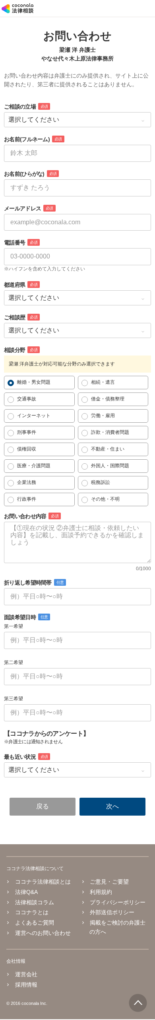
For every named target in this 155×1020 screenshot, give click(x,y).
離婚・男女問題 (33, 382)
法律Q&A (26, 892)
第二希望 (13, 662)
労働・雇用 (103, 415)
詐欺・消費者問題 (110, 432)
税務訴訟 (100, 482)
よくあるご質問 (34, 922)
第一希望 (13, 626)
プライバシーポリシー (117, 902)
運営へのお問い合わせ (43, 933)
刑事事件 (26, 432)
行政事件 (26, 499)
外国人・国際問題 (110, 465)
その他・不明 (105, 499)
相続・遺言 (103, 382)
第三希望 (13, 698)
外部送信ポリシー (112, 912)
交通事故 (26, 399)
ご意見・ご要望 (109, 881)
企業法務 (26, 482)
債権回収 (26, 449)
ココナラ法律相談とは (43, 881)
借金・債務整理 (107, 399)
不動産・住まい (107, 449)
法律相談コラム (34, 902)
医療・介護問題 (33, 465)
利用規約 (101, 892)
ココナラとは (31, 912)
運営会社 (26, 974)
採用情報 (26, 984)
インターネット (33, 415)
